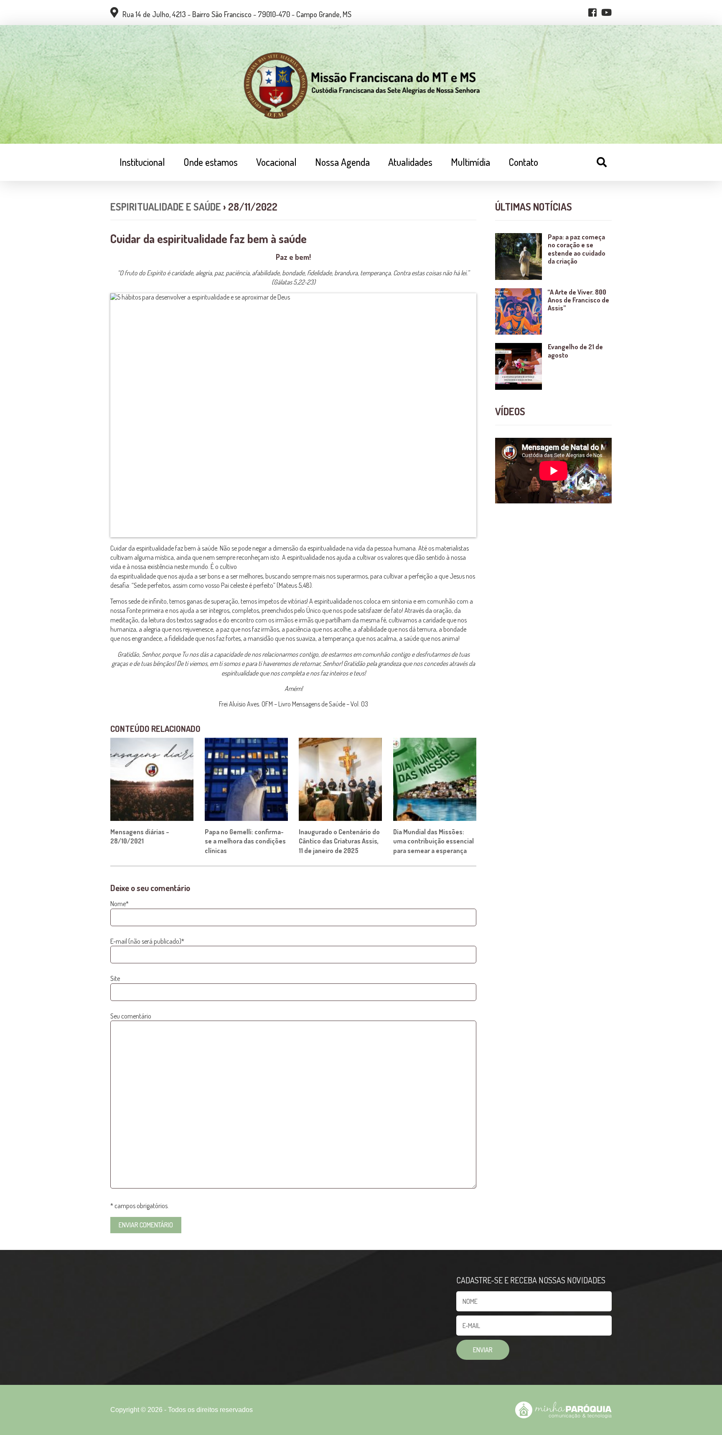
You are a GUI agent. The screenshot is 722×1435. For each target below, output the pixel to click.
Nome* (119, 903)
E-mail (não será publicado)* (147, 941)
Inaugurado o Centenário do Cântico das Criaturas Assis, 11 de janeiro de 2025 (339, 841)
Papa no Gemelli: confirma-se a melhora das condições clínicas (245, 841)
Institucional (142, 161)
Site (115, 978)
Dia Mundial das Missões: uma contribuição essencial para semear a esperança (433, 841)
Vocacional (276, 161)
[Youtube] (606, 12)
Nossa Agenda (342, 161)
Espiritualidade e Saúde (165, 206)
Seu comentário (130, 1016)
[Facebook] (592, 12)
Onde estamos (210, 161)
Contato (523, 161)
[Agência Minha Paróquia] (563, 1410)
